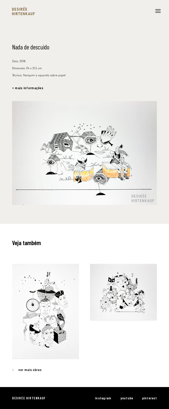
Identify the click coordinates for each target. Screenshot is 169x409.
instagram (103, 398)
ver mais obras (30, 369)
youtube (126, 398)
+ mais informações (27, 88)
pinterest (149, 398)
